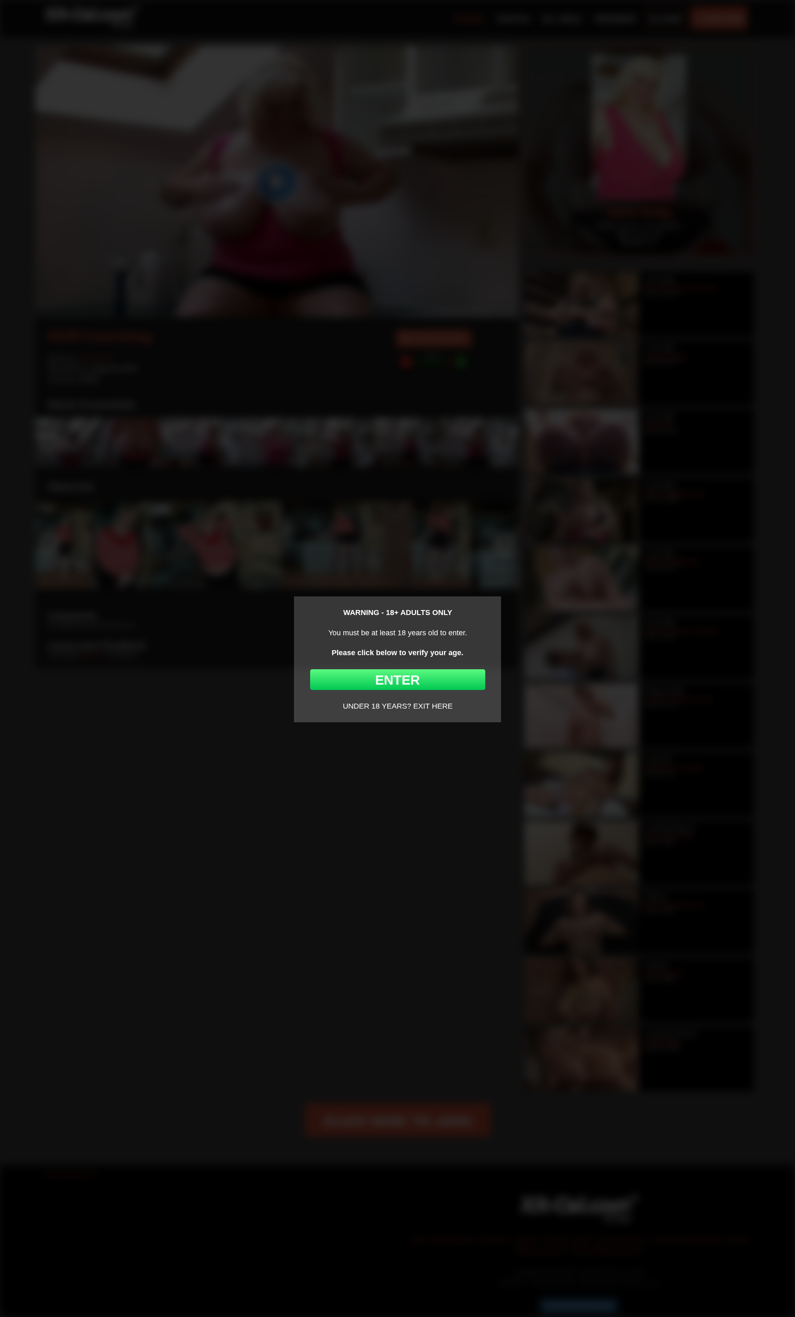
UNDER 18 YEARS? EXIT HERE (398, 706)
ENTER (397, 680)
